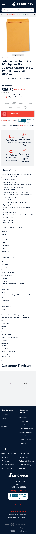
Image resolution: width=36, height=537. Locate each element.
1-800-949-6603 (18, 511)
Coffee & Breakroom (8, 453)
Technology (5, 461)
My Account (23, 421)
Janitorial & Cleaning (8, 465)
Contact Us (23, 417)
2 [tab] (17, 55)
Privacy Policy (24, 436)
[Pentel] (25, 376)
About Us (4, 415)
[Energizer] (10, 391)
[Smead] (10, 383)
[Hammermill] (25, 383)
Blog (3, 422)
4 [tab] (20, 55)
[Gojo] (10, 398)
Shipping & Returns (26, 432)
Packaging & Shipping (26, 461)
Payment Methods (26, 429)
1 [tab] (15, 55)
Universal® (22, 125)
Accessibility (23, 443)
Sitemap (4, 426)
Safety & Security (25, 465)
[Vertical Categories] (3, 4)
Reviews (4, 419)
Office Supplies (24, 453)
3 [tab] (18, 55)
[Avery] (10, 376)
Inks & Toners (6, 457)
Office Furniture (6, 468)
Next (34, 15)
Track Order (23, 425)
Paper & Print (23, 457)
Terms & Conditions (26, 440)
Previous (1, 15)
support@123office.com (18, 491)
